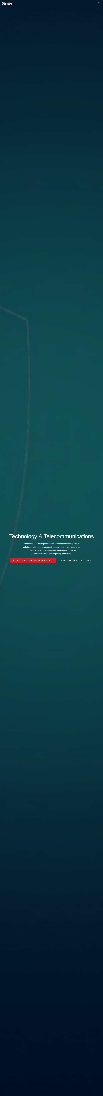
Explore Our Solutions (76, 560)
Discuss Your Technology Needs (33, 560)
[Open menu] (98, 3)
